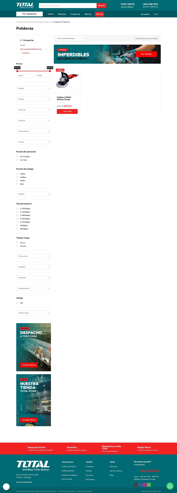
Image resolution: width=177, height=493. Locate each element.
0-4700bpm (25, 222)
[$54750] (50, 71)
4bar (22, 184)
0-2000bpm (25, 208)
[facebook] (140, 485)
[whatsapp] (149, 485)
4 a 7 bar (23, 160)
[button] (170, 486)
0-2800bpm (25, 215)
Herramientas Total (28, 22)
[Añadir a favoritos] (77, 70)
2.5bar (22, 174)
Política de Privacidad (85, 491)
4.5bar (22, 180)
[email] (136, 485)
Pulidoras (26, 53)
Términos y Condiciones (67, 491)
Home (18, 22)
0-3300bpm (25, 219)
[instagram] (144, 485)
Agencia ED (157, 491)
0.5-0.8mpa (25, 156)
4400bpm (24, 229)
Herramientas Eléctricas (44, 22)
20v (21, 303)
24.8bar (23, 177)
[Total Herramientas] (25, 5)
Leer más (67, 111)
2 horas (23, 246)
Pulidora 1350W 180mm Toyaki (64, 98)
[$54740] (17, 71)
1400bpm (24, 225)
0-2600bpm (25, 212)
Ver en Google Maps (24, 482)
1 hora (22, 243)
